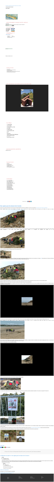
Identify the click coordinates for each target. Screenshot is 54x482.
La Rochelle (8, 128)
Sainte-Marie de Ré (10, 137)
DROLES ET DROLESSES (10, 183)
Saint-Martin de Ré (10, 135)
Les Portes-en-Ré (10, 130)
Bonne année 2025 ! (9, 70)
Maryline (8, 163)
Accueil (8, 477)
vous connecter (5, 471)
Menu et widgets (7, 8)
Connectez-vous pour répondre (6, 462)
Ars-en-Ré (9, 125)
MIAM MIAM (8, 187)
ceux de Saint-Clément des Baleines (35, 427)
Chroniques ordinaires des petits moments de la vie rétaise (13, 5)
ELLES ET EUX (9, 184)
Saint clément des (8, 136)
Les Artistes (20, 477)
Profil (41, 476)
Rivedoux (8, 133)
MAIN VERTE (8, 186)
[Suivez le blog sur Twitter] (13, 30)
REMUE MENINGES (9, 189)
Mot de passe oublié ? (10, 37)
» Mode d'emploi (8, 34)
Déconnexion (13, 36)
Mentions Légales (9, 166)
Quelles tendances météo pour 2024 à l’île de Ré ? (13, 71)
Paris (7, 132)
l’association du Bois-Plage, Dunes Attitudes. (42, 207)
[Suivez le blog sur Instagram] (13, 29)
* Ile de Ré (9, 124)
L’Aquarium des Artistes (10, 165)
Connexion (9, 36)
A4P (41, 258)
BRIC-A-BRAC (9, 181)
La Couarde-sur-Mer (11, 127)
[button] (25, 315)
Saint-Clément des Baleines (12, 134)
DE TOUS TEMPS (9, 182)
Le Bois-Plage (9, 129)
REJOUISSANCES (9, 188)
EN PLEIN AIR (9, 185)
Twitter (8, 478)
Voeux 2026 (8, 69)
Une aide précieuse (9, 164)
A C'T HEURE (8, 180)
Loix (8, 131)
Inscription (42, 477)
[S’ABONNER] (13, 25)
